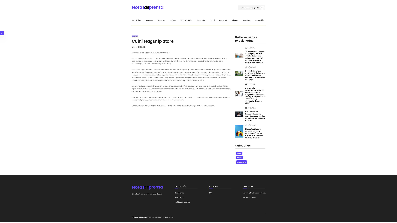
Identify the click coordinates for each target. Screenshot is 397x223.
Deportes (161, 20)
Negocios (149, 20)
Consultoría (241, 162)
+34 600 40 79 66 (249, 197)
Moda (239, 153)
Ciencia (235, 20)
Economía (223, 20)
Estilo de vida (186, 20)
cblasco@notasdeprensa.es (254, 193)
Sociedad (247, 20)
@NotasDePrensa (139, 217)
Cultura (173, 20)
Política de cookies (182, 202)
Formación (259, 20)
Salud (212, 20)
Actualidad (136, 20)
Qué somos (179, 193)
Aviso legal (179, 197)
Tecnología (200, 20)
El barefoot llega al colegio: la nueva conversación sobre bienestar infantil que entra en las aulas (254, 133)
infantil (135, 37)
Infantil (239, 158)
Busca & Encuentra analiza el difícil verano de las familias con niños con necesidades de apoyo (255, 75)
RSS (210, 193)
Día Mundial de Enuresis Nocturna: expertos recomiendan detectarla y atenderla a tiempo (255, 116)
